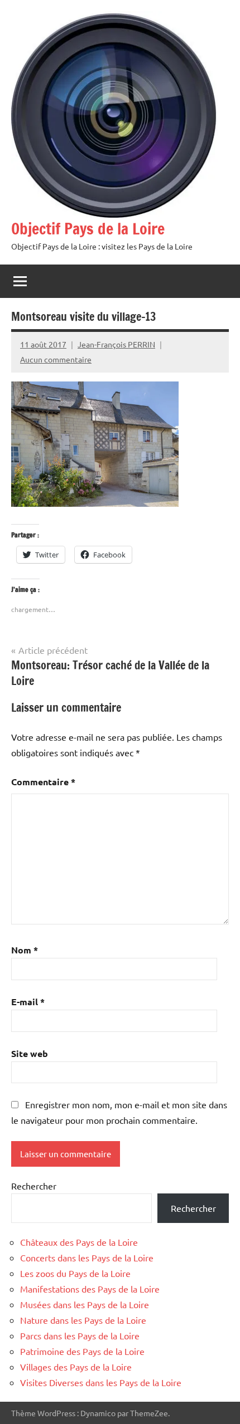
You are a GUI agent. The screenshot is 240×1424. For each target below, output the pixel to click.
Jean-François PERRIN (116, 344)
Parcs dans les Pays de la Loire (80, 1335)
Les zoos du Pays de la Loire (75, 1273)
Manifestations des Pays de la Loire (90, 1288)
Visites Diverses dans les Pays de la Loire (100, 1382)
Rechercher (33, 1185)
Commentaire (43, 781)
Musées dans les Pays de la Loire (84, 1304)
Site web (29, 1053)
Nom (24, 950)
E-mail (28, 1001)
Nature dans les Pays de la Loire (83, 1319)
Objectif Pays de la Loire (88, 228)
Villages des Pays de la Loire (76, 1366)
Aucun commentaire (56, 359)
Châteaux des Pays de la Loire (79, 1241)
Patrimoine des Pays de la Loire (82, 1351)
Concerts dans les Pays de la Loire (86, 1257)
